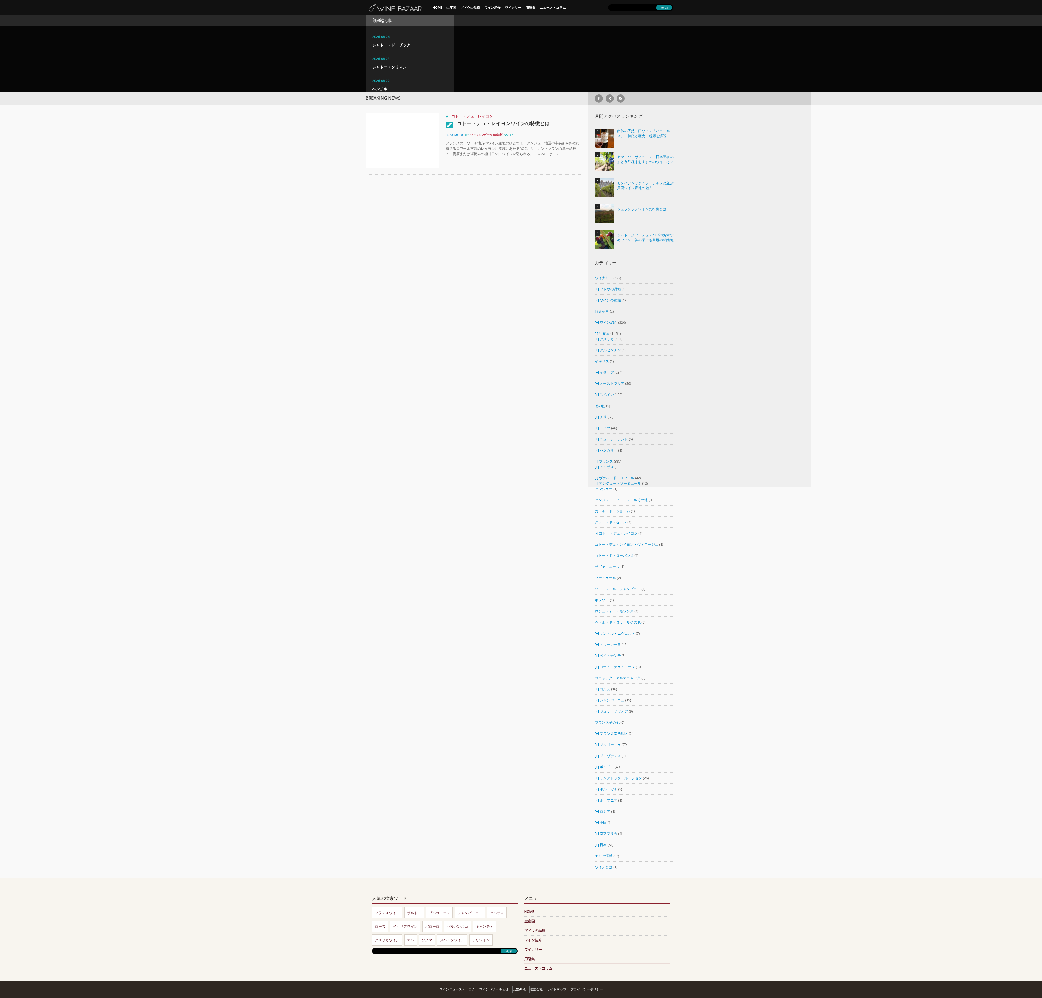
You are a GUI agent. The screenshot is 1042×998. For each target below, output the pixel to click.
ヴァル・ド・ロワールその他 (618, 622)
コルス (605, 688)
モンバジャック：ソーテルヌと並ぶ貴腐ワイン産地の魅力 (645, 185)
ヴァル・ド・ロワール (616, 477)
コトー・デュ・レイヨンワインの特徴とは (503, 123)
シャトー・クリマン (389, 66)
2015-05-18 (454, 135)
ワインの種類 (610, 300)
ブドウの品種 (470, 7)
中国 (604, 822)
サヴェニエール (607, 566)
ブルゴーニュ (610, 744)
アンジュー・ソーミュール (620, 483)
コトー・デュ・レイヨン (472, 116)
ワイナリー (513, 7)
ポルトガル (609, 789)
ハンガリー (609, 450)
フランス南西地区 (614, 733)
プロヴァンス (610, 755)
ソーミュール (605, 577)
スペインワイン (452, 939)
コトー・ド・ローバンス (614, 555)
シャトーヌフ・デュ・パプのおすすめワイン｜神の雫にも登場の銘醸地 (645, 237)
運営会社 (536, 989)
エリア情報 (603, 855)
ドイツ (605, 427)
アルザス (607, 466)
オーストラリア (612, 383)
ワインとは (603, 866)
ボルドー (607, 766)
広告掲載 (519, 989)
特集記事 (602, 311)
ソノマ (427, 939)
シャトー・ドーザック (391, 44)
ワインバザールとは (494, 989)
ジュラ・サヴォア (614, 711)
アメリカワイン (387, 939)
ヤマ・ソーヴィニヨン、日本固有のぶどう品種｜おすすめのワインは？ (645, 159)
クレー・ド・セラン (611, 522)
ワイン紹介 (492, 7)
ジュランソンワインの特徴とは (641, 209)
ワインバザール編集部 (486, 135)
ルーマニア (609, 800)
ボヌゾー (602, 599)
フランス (606, 461)
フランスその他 (607, 722)
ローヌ (380, 926)
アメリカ (607, 338)
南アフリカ (609, 833)
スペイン (607, 394)
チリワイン (481, 939)
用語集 (530, 7)
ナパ (410, 939)
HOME (437, 7)
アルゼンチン (611, 350)
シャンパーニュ (612, 700)
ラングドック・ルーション (621, 777)
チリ (603, 416)
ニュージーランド (614, 439)
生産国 (451, 7)
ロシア (605, 811)
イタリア (607, 372)
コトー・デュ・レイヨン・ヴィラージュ (626, 544)
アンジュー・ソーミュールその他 (621, 499)
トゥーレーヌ (610, 644)
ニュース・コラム (553, 7)
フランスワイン (387, 912)
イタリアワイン (405, 926)
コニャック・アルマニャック (618, 677)
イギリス (602, 361)
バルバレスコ (457, 926)
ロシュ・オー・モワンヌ (614, 611)
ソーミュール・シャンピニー (618, 588)
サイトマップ (556, 989)
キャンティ (484, 926)
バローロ (432, 926)
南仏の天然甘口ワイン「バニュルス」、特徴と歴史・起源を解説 (643, 133)
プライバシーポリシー (586, 989)
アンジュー (603, 488)
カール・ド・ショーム (612, 510)
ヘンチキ (379, 88)
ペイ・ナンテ (610, 655)
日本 (603, 844)
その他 (600, 405)
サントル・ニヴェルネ (617, 633)
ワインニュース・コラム (457, 989)
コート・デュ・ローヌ (617, 666)
